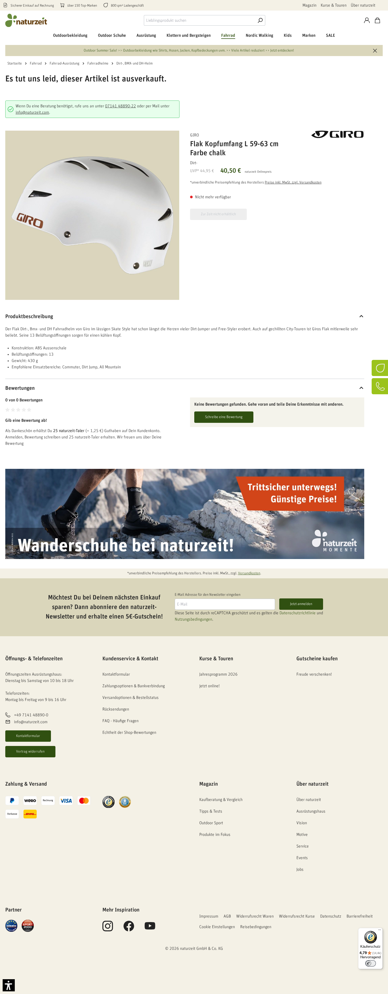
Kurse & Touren (334, 5)
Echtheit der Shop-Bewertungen (129, 732)
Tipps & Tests (210, 811)
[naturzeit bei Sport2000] (28, 925)
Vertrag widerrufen (30, 751)
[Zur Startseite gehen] (26, 20)
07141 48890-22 (120, 106)
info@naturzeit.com (32, 112)
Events (302, 858)
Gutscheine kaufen (317, 658)
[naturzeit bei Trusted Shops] (108, 802)
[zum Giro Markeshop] (337, 134)
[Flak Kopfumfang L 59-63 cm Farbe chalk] (92, 215)
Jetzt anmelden (301, 604)
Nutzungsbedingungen (193, 619)
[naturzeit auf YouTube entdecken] (150, 929)
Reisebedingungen (255, 927)
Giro (194, 135)
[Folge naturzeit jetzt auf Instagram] (107, 929)
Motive (302, 834)
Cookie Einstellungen (217, 927)
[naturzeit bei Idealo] (11, 925)
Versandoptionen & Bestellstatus (130, 697)
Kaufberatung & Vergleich (221, 800)
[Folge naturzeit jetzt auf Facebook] (129, 929)
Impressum (208, 916)
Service (302, 846)
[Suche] (260, 20)
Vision (301, 823)
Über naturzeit (363, 5)
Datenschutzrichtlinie (298, 613)
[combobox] (199, 20)
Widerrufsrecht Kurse (297, 916)
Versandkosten (249, 573)
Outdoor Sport (211, 823)
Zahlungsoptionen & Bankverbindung (133, 686)
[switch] (370, 963)
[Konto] (367, 20)
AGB (227, 916)
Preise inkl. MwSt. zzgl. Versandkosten (293, 182)
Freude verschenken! (314, 674)
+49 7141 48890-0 (31, 715)
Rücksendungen (115, 709)
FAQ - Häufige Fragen (120, 721)
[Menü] (379, 931)
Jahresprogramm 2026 (218, 674)
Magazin (309, 5)
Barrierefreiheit (360, 916)
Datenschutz (330, 916)
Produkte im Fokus (214, 834)
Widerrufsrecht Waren (255, 916)
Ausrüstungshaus (310, 811)
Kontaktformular (28, 736)
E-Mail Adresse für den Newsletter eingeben (207, 595)
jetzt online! (209, 686)
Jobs (300, 869)
